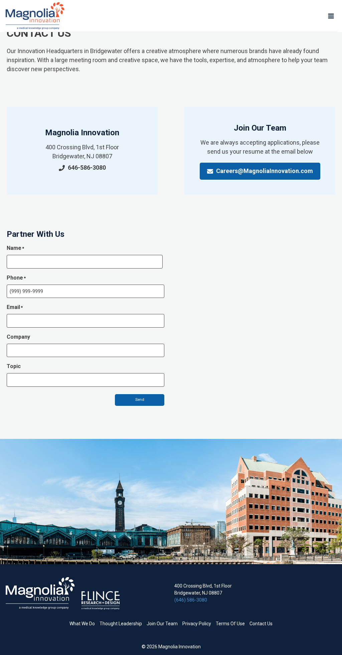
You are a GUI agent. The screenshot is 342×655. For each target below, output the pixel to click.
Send (139, 399)
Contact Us (261, 623)
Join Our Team (162, 623)
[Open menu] (331, 16)
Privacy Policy (196, 623)
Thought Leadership (121, 623)
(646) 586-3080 (190, 600)
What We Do (82, 623)
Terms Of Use (230, 623)
